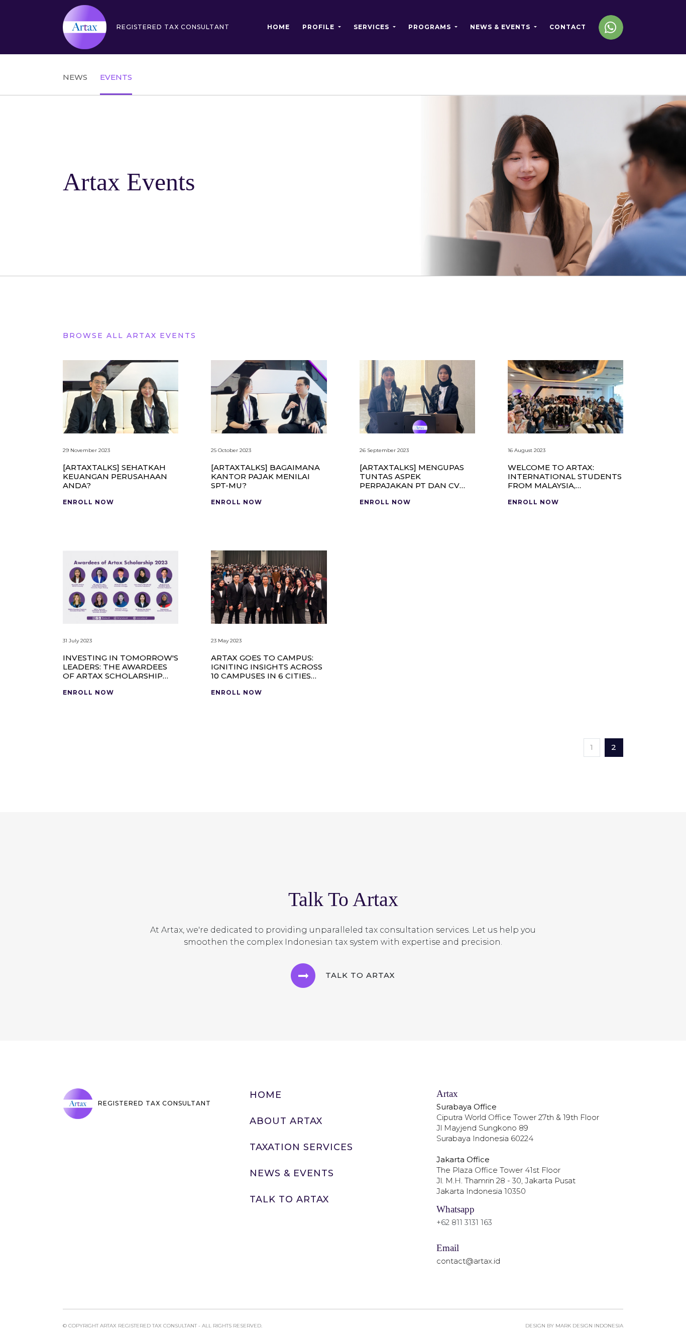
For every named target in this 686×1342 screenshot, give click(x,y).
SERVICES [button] (372, 27)
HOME (278, 27)
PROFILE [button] (319, 27)
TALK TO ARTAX (289, 1199)
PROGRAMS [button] (430, 27)
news (75, 77)
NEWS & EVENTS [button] (501, 27)
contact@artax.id (468, 1261)
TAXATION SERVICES (301, 1147)
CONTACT (567, 27)
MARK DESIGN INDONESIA (589, 1325)
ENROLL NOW (88, 502)
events (116, 77)
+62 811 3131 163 (464, 1222)
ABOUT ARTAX (286, 1121)
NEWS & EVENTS (292, 1173)
